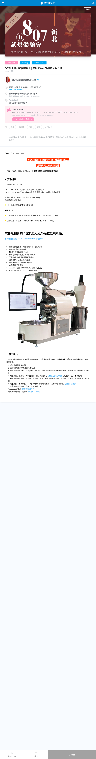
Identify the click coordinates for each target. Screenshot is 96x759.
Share (87, 9)
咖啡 (38, 127)
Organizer (12, 756)
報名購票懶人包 (28, 389)
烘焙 (12, 127)
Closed (72, 754)
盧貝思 (47, 127)
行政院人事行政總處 (54, 376)
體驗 (30, 127)
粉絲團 (30, 391)
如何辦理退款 (70, 383)
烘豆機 (21, 127)
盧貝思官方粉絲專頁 (17, 102)
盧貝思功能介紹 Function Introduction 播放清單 (24, 239)
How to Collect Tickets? (23, 119)
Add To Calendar (15, 90)
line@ (38, 391)
